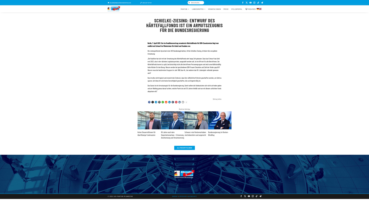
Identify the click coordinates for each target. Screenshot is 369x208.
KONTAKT (175, 196)
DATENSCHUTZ (192, 196)
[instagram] (254, 3)
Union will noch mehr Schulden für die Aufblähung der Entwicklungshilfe (219, 135)
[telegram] (262, 3)
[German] (258, 9)
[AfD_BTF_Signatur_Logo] (114, 7)
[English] (260, 9)
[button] (149, 102)
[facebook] (243, 3)
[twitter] (247, 3)
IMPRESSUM (183, 196)
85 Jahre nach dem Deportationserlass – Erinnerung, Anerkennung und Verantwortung (149, 135)
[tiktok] (258, 3)
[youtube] (250, 3)
